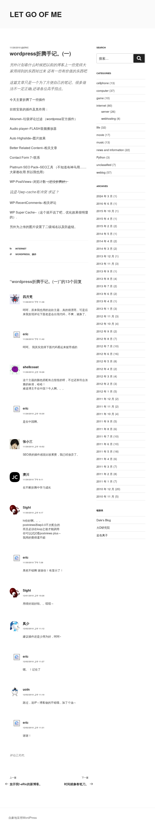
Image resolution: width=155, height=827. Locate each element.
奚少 (26, 623)
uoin (26, 689)
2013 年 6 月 (104, 294)
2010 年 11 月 (105, 496)
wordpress (22, 254)
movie (100, 135)
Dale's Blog (103, 520)
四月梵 (27, 296)
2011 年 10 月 (105, 414)
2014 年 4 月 (104, 241)
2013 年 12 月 (105, 256)
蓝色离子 (102, 535)
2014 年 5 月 (104, 234)
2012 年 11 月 (105, 316)
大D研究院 (103, 527)
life (98, 127)
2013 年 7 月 (104, 286)
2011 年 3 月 (104, 466)
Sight (27, 590)
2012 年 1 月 (104, 391)
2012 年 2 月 (104, 384)
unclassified (103, 165)
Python (100, 157)
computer (102, 91)
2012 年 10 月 (105, 324)
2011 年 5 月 (104, 451)
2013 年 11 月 (105, 264)
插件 (34, 254)
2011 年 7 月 (104, 436)
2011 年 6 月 (104, 444)
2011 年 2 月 (104, 474)
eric (26, 47)
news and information (110, 150)
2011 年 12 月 (105, 399)
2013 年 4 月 (104, 301)
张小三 (27, 441)
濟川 (26, 474)
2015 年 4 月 (104, 219)
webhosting (108, 119)
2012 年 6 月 (104, 354)
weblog (101, 172)
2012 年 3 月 (104, 376)
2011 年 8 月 (104, 429)
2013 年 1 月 (104, 309)
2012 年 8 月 (104, 339)
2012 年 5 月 (104, 361)
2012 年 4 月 (104, 369)
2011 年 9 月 (104, 421)
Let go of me (36, 14)
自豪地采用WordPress (22, 818)
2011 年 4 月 (104, 459)
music (100, 142)
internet (20, 248)
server (105, 111)
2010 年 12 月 (105, 489)
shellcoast (31, 367)
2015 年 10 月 (105, 211)
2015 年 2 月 (104, 226)
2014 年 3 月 (104, 248)
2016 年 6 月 (104, 203)
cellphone (102, 83)
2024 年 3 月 (104, 196)
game (100, 98)
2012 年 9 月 (104, 331)
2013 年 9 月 (104, 271)
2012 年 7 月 (104, 346)
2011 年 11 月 (105, 406)
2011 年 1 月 (104, 481)
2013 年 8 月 (104, 279)
